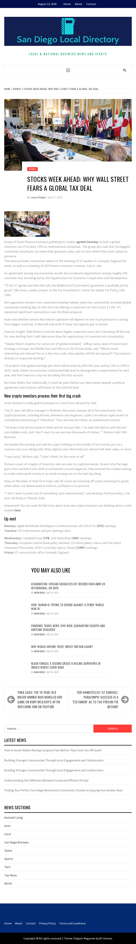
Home (67, 4)
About (78, 4)
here (18, 510)
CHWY (81, 548)
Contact (91, 4)
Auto (7, 826)
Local (7, 834)
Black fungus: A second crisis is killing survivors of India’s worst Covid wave (66, 665)
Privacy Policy (47, 923)
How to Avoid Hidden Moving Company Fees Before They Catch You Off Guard (52, 750)
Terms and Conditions (72, 923)
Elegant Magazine (84, 938)
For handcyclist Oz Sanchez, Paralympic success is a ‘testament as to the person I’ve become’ (95, 699)
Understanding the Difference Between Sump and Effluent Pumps (46, 780)
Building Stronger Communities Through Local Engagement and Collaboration (53, 760)
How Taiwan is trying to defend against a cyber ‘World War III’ (67, 607)
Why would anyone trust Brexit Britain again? (62, 647)
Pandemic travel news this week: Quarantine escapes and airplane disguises (68, 628)
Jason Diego (38, 197)
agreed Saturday (87, 242)
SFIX (100, 526)
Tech (7, 867)
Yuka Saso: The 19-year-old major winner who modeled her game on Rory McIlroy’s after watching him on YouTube (40, 699)
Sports (8, 859)
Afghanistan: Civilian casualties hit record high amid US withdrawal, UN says (68, 586)
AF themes (105, 938)
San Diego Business (16, 842)
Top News (10, 875)
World (32, 169)
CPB (46, 538)
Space (8, 850)
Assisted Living (13, 818)
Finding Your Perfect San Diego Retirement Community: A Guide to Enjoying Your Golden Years (63, 790)
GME (75, 538)
